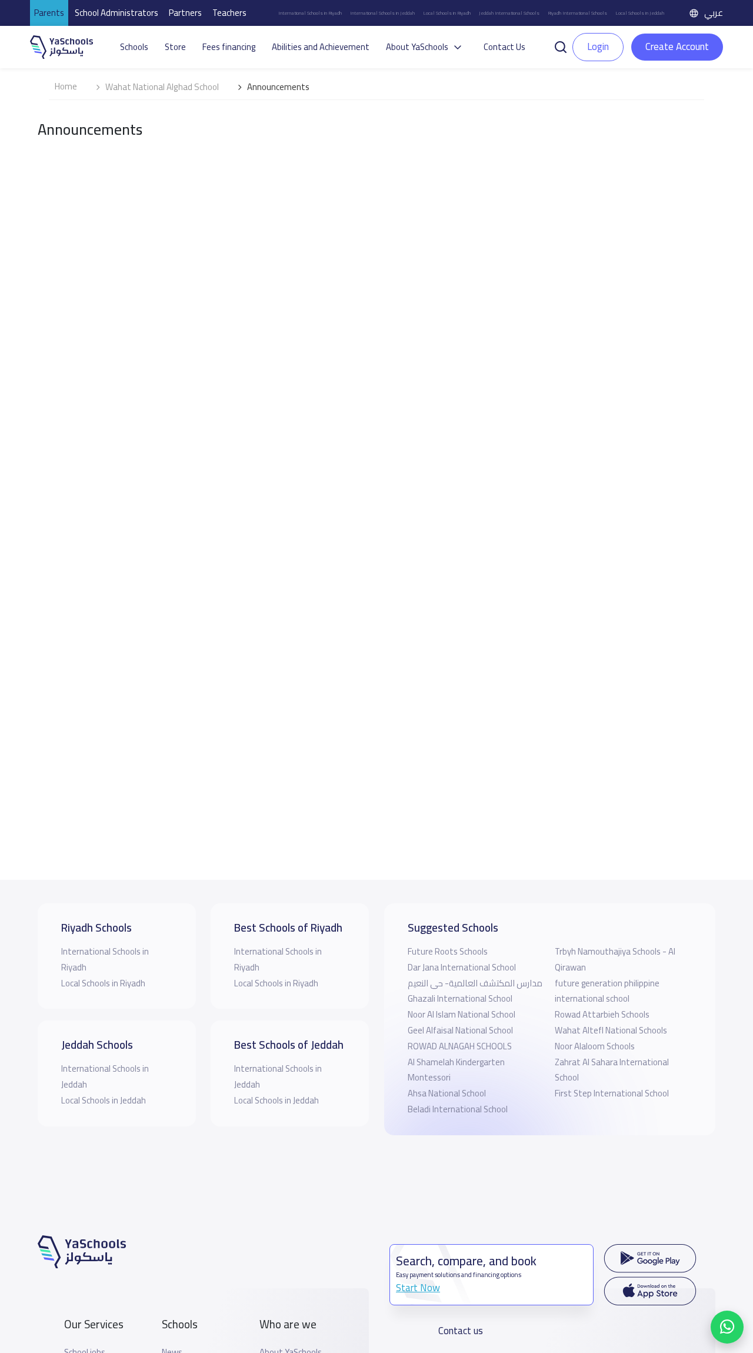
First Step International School (612, 1093)
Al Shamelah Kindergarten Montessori (456, 1070)
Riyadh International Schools (577, 13)
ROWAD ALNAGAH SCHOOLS (460, 1046)
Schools (134, 47)
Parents (49, 13)
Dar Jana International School (462, 967)
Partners (185, 13)
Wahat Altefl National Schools (611, 1030)
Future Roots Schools (448, 951)
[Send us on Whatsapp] (727, 1327)
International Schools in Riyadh (310, 13)
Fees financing (228, 47)
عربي (713, 13)
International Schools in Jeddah (382, 13)
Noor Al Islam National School (461, 1014)
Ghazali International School (460, 998)
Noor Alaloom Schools (595, 1046)
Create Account (677, 46)
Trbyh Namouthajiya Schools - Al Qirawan (615, 959)
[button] (560, 45)
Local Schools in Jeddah (639, 13)
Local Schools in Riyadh (447, 13)
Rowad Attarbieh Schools (602, 1014)
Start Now (418, 1287)
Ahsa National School (447, 1093)
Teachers (229, 13)
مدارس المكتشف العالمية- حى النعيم (475, 983)
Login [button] (598, 46)
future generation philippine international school (607, 991)
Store (175, 47)
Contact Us (504, 47)
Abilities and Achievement (320, 47)
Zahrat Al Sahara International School (612, 1070)
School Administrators (116, 13)
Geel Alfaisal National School (460, 1030)
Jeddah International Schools (509, 13)
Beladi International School (458, 1109)
